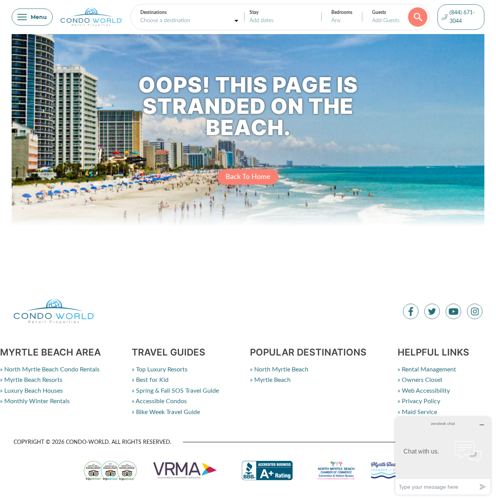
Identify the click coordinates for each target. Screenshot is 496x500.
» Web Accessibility (424, 391)
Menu (39, 17)
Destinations (153, 12)
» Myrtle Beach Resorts (31, 380)
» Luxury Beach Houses (31, 391)
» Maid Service (417, 412)
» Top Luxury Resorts (160, 369)
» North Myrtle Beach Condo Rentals (50, 369)
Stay (254, 12)
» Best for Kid (150, 380)
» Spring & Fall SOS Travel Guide (175, 391)
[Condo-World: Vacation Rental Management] (91, 17)
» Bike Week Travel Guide (166, 412)
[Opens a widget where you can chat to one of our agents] (443, 455)
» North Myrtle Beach (279, 369)
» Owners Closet (420, 380)
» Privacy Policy (419, 401)
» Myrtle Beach (270, 380)
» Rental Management (427, 369)
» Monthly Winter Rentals (35, 401)
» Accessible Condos (159, 401)
